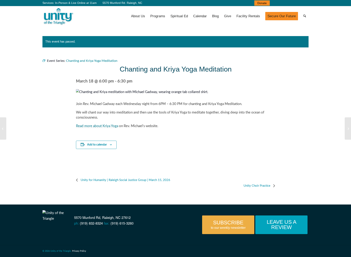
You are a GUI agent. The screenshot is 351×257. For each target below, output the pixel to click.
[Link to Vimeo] (287, 3)
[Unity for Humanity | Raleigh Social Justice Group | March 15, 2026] (3, 128)
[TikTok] (86, 232)
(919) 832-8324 (91, 223)
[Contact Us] (44, 232)
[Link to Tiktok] (305, 3)
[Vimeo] (65, 232)
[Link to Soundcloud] (293, 3)
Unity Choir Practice (257, 185)
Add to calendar (97, 144)
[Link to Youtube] (281, 3)
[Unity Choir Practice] (348, 128)
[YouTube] (58, 232)
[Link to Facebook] (275, 3)
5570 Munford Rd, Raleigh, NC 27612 (102, 217)
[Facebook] (51, 232)
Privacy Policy (79, 251)
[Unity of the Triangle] (58, 16)
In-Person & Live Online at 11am (76, 2)
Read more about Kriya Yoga (97, 126)
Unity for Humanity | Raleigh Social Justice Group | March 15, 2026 (125, 180)
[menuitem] (261, 3)
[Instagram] (79, 232)
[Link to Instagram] (299, 3)
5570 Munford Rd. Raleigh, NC (122, 2)
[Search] (305, 16)
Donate (262, 3)
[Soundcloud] (72, 232)
